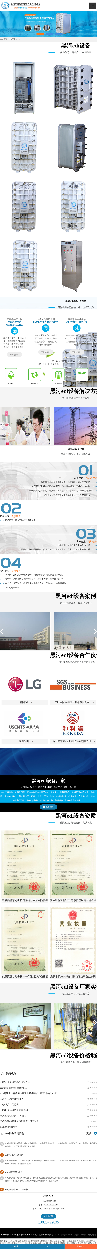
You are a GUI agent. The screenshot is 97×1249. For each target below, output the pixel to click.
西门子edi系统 (51, 1243)
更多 (88, 1133)
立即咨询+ (14, 355)
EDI (20, 5)
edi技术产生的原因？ (10, 1104)
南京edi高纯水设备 (9, 1243)
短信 (48, 1246)
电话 (16, 1246)
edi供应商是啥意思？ (14, 1141)
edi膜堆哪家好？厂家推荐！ (17, 1176)
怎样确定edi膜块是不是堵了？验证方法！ (20, 1121)
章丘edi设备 (54, 1241)
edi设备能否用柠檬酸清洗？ (14, 1088)
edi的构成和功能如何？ (11, 1099)
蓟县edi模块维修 (39, 1243)
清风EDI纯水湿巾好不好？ (13, 1115)
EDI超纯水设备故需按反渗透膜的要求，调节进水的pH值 (28, 1093)
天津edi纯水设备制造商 (18, 1241)
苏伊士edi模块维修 (25, 1243)
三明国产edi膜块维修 (68, 1241)
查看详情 (49, 807)
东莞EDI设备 (66, 1235)
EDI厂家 (12, 39)
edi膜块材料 (44, 1241)
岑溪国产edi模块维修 (88, 1243)
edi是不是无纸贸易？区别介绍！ (16, 1082)
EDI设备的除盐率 (8, 1127)
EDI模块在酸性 (33, 1241)
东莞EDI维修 (80, 1235)
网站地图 (92, 1235)
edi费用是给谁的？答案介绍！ (15, 1110)
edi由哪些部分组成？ (14, 1158)
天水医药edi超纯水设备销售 (68, 1243)
